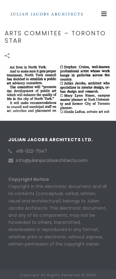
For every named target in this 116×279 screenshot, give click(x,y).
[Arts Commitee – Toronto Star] (58, 88)
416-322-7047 (31, 151)
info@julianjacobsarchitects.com (52, 160)
